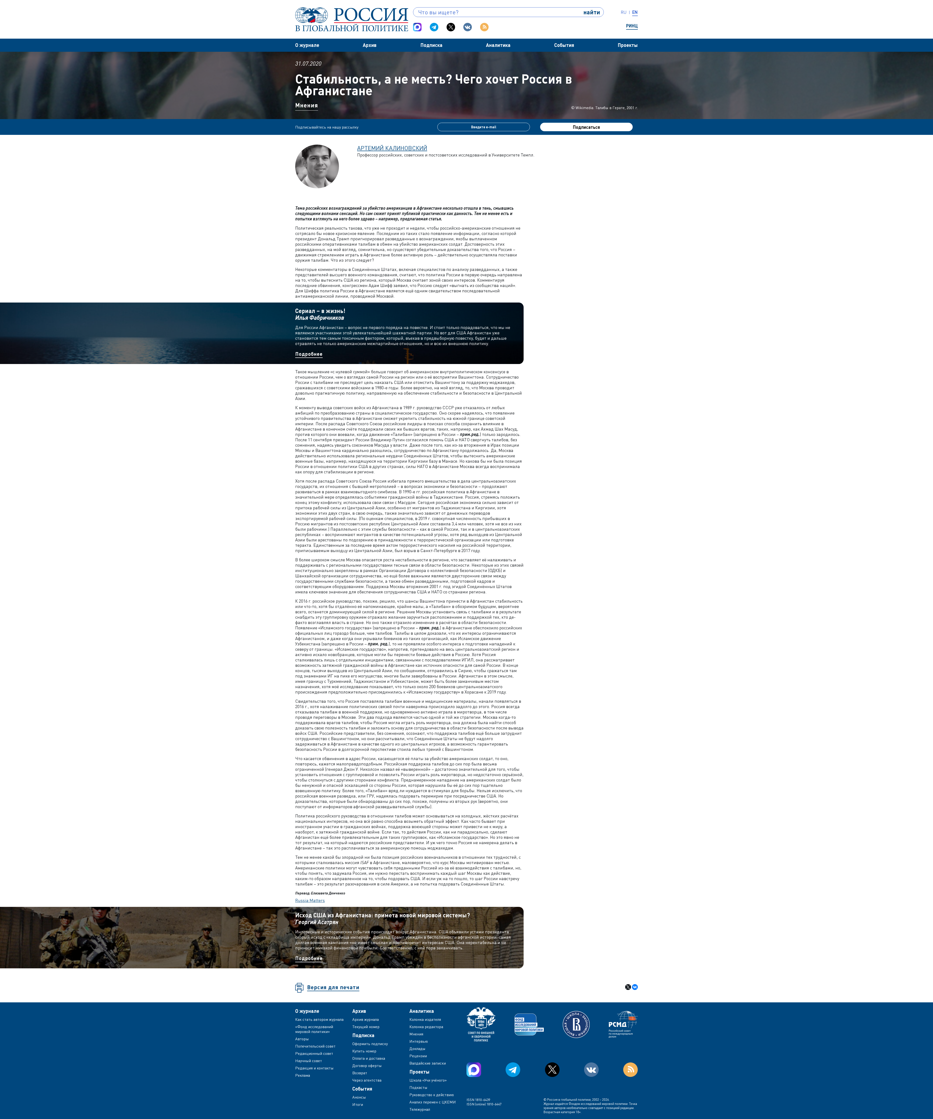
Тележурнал (419, 1109)
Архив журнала (365, 1019)
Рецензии (418, 1055)
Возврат (359, 1072)
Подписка (431, 45)
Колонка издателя (425, 1019)
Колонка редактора (426, 1026)
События (564, 45)
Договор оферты (367, 1065)
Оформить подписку (370, 1043)
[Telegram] (434, 27)
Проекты (628, 45)
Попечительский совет (315, 1046)
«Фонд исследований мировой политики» (314, 1029)
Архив (370, 45)
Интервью (418, 1041)
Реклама (302, 1075)
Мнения (306, 105)
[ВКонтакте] (635, 987)
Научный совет (308, 1060)
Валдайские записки (427, 1063)
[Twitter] (451, 27)
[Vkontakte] (467, 27)
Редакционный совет (314, 1053)
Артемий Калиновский (392, 147)
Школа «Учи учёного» (428, 1080)
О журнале (307, 45)
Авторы (302, 1038)
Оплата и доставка (368, 1058)
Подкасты (418, 1087)
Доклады (417, 1048)
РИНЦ (632, 25)
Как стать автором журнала (319, 1019)
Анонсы (359, 1097)
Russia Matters (310, 900)
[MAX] (417, 27)
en (635, 12)
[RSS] (484, 27)
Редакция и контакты (314, 1068)
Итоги (357, 1104)
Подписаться (586, 127)
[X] (628, 987)
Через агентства (366, 1080)
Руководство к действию (431, 1094)
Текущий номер (366, 1026)
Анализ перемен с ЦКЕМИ (432, 1102)
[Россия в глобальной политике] (351, 19)
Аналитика (498, 45)
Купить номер (364, 1051)
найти (591, 12)
